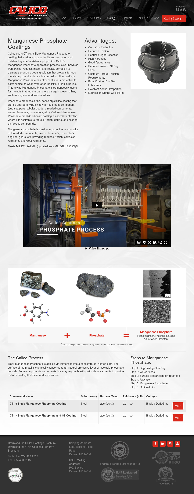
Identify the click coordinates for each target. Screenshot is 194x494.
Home (63, 18)
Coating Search (172, 18)
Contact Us (143, 18)
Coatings (111, 18)
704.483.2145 (22, 460)
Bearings (128, 18)
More (178, 405)
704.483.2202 (29, 456)
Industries (94, 18)
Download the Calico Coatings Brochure (32, 443)
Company (77, 18)
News (156, 18)
